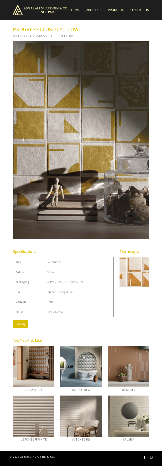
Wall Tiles (20, 36)
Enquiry (20, 324)
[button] (23, 140)
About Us (94, 10)
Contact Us (139, 10)
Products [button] (116, 10)
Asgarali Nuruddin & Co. (37, 456)
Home (75, 10)
